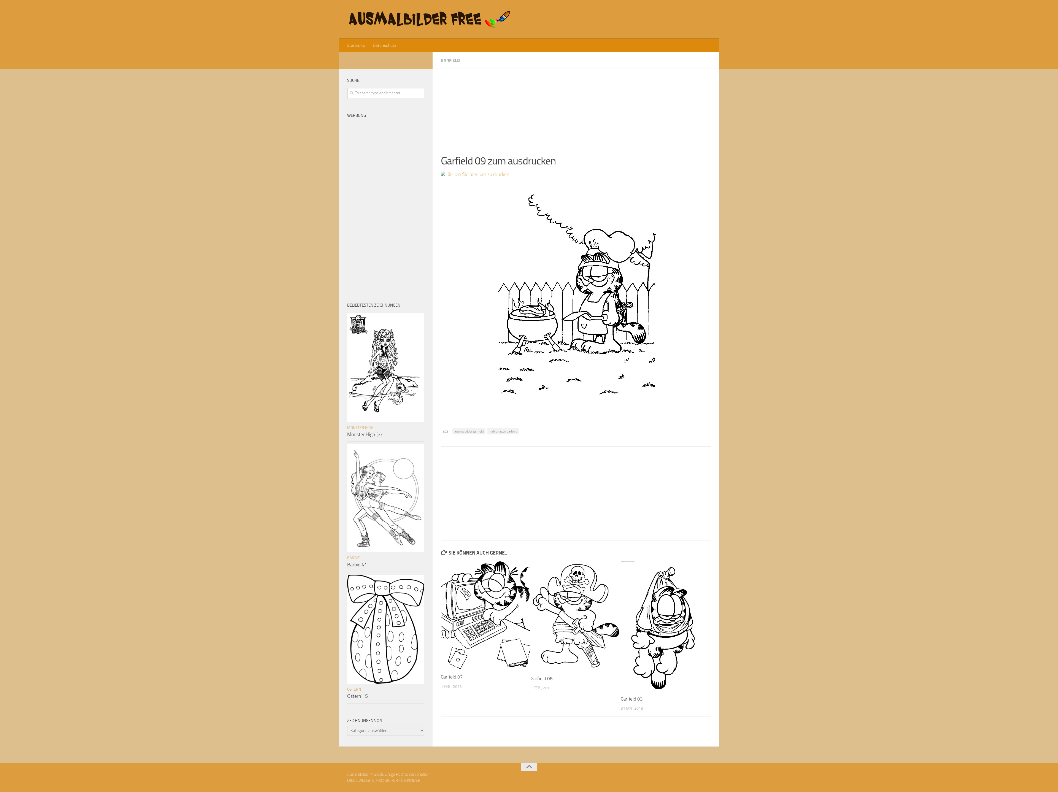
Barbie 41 (357, 565)
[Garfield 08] (575, 616)
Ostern (354, 689)
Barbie (353, 558)
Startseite (356, 45)
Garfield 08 (542, 678)
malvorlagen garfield (503, 431)
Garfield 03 (632, 699)
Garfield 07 (452, 677)
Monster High (360, 427)
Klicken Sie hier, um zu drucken (477, 174)
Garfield (450, 60)
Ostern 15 (357, 696)
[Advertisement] (576, 107)
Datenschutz (384, 45)
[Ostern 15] (385, 629)
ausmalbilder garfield (469, 431)
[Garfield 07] (485, 615)
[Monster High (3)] (385, 367)
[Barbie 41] (385, 498)
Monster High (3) (364, 434)
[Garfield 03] (665, 626)
